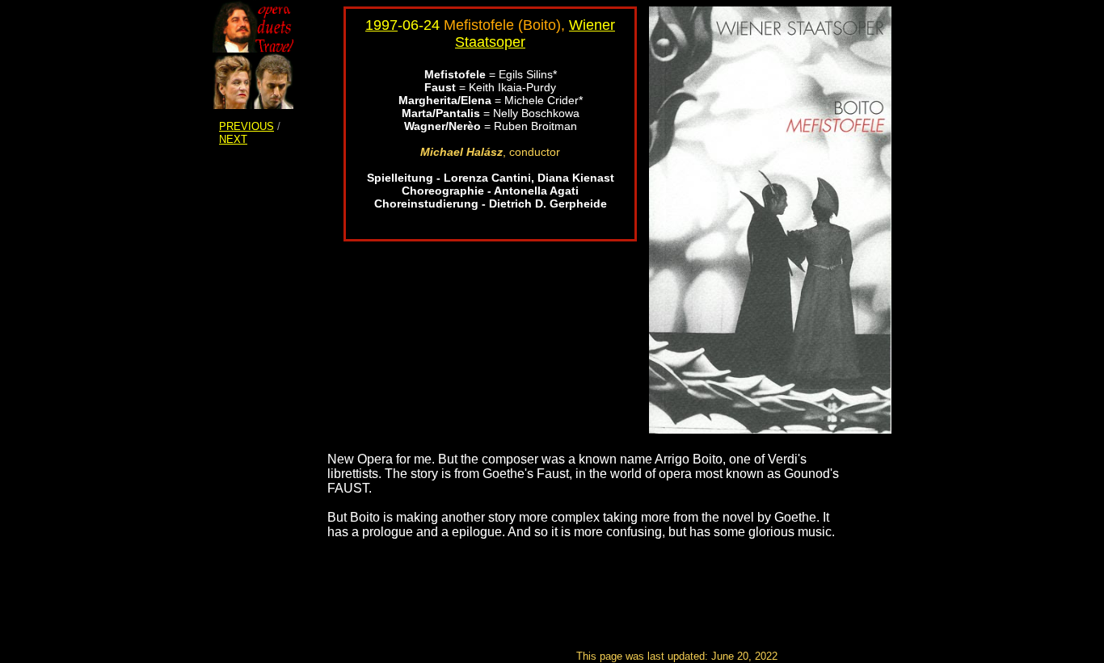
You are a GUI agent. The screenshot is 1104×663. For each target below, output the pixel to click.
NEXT (233, 139)
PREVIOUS (246, 126)
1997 (381, 25)
